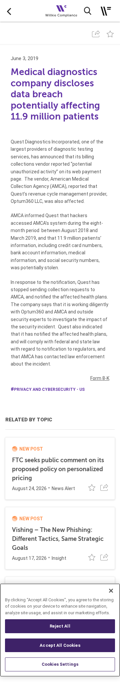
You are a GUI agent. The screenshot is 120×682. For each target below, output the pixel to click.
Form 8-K (99, 378)
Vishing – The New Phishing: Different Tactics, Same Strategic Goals (58, 539)
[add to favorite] (110, 34)
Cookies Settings (60, 664)
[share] (96, 34)
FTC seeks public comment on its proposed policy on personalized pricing (58, 469)
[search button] (87, 11)
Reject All (60, 626)
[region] (60, 630)
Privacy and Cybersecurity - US (49, 389)
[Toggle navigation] (106, 11)
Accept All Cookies (60, 645)
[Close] (111, 590)
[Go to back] (9, 11)
